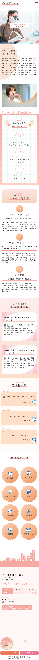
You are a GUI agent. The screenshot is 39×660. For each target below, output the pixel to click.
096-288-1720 (16, 584)
